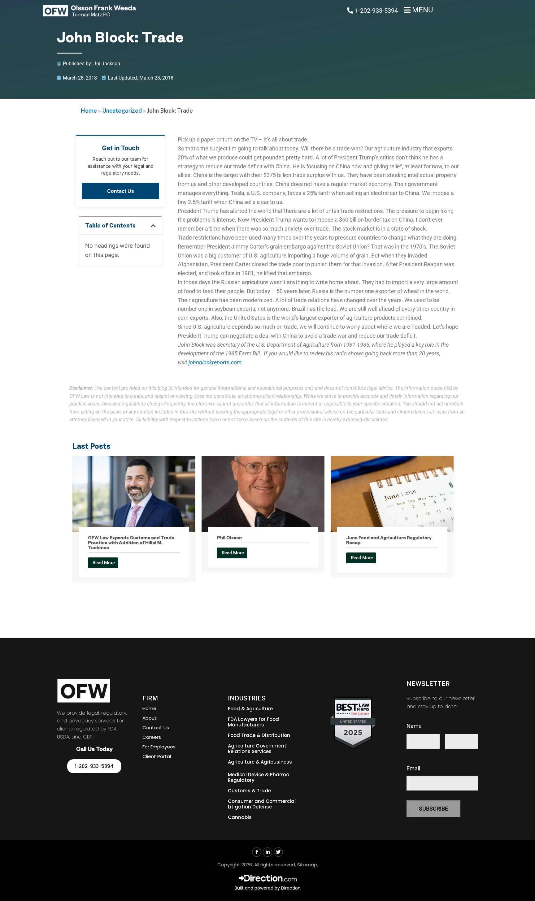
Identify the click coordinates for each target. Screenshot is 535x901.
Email (413, 768)
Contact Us (120, 191)
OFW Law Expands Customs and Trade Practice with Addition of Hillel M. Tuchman (131, 543)
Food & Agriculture (250, 708)
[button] (153, 225)
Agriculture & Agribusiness (260, 762)
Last (450, 752)
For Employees (159, 746)
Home (88, 110)
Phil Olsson (229, 538)
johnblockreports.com (215, 362)
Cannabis (240, 817)
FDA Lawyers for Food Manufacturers (253, 722)
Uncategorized (122, 110)
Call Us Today (94, 750)
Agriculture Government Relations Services (257, 749)
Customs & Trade (249, 790)
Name (414, 726)
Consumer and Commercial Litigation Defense (262, 804)
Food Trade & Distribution (259, 735)
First (412, 752)
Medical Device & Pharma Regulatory (258, 777)
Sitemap (307, 864)
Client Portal (156, 756)
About (149, 718)
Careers (151, 737)
